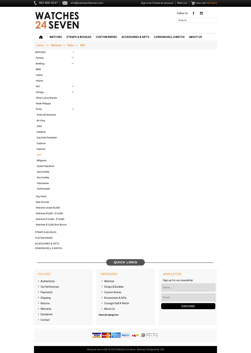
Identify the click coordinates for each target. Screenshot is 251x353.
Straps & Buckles (79, 37)
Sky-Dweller (43, 177)
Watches (56, 37)
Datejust (41, 131)
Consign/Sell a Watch (169, 37)
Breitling (40, 63)
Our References (50, 286)
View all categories (109, 315)
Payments (47, 292)
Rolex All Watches (46, 114)
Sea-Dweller (43, 171)
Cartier (39, 75)
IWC (38, 86)
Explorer (41, 149)
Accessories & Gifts (135, 37)
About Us (195, 37)
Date (39, 126)
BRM (38, 69)
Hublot (39, 80)
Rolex (70, 45)
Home (40, 45)
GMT (39, 154)
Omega (40, 92)
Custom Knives (106, 37)
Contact (45, 319)
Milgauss (41, 160)
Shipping (46, 297)
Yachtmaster (43, 188)
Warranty (46, 308)
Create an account (162, 2)
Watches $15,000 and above (51, 224)
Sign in (145, 2)
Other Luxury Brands (46, 97)
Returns (45, 303)
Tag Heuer (41, 196)
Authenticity (48, 281)
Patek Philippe (43, 103)
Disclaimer (47, 314)
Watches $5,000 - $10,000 (49, 213)
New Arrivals (42, 202)
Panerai (40, 58)
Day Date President (47, 137)
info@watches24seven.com (87, 2)
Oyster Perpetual (45, 166)
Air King (41, 120)
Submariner (43, 183)
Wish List (182, 2)
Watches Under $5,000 (48, 207)
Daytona (41, 143)
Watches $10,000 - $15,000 (50, 219)
